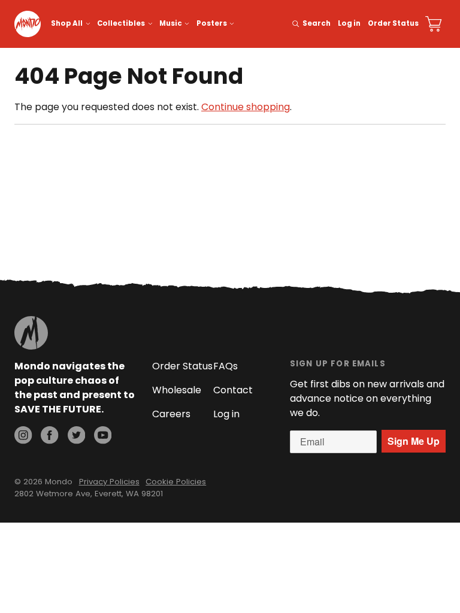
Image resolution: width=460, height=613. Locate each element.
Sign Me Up (414, 441)
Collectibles (121, 23)
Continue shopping (245, 107)
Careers (171, 414)
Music (170, 23)
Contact (233, 390)
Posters (211, 23)
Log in (349, 23)
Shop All (67, 23)
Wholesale (176, 390)
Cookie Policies (176, 481)
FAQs (225, 366)
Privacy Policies (109, 481)
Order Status (393, 23)
